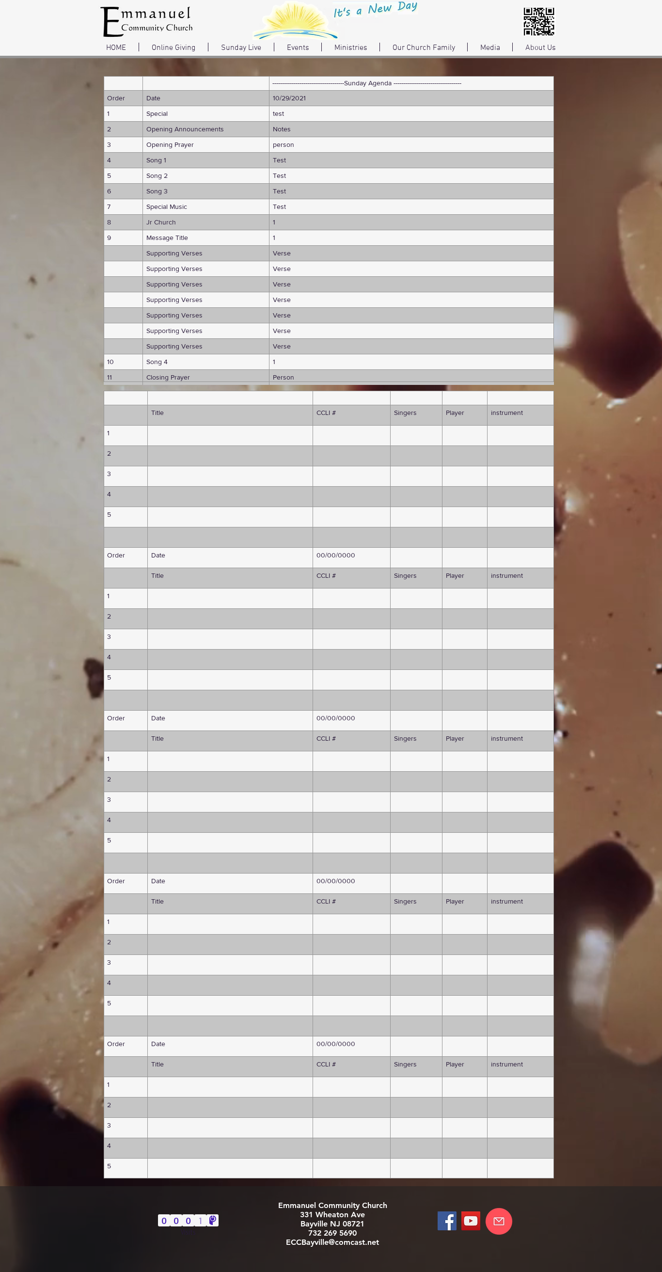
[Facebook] (447, 1220)
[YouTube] (470, 1220)
